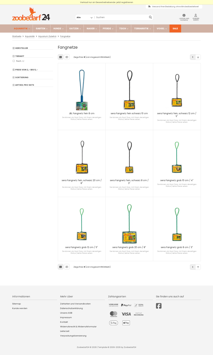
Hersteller (21, 48)
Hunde (57, 28)
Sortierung (21, 77)
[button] (84, 17)
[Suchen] (150, 17)
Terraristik (141, 28)
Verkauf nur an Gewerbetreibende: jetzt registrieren (106, 2)
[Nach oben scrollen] (198, 267)
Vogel (160, 28)
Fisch (20, 61)
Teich (122, 28)
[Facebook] (158, 306)
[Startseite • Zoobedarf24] (31, 14)
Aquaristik (21, 28)
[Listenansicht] (67, 57)
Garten (40, 28)
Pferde (107, 28)
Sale (175, 28)
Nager (91, 28)
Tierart (19, 56)
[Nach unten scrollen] (198, 57)
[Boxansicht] (60, 57)
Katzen (74, 28)
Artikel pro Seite (24, 85)
